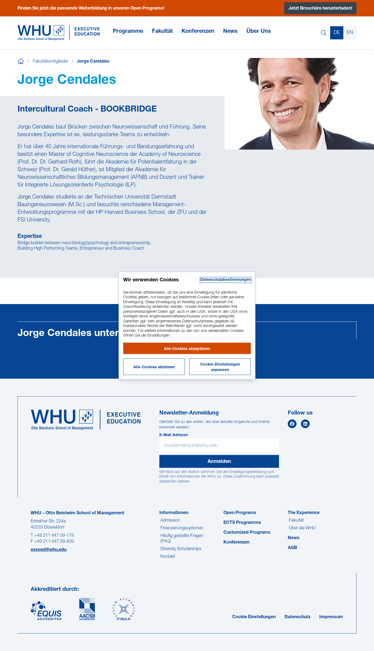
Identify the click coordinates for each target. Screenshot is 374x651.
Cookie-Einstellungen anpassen (220, 367)
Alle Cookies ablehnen (154, 367)
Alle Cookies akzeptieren (187, 349)
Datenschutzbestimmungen (225, 280)
